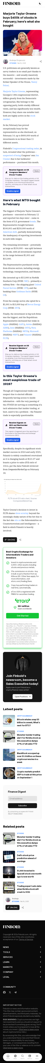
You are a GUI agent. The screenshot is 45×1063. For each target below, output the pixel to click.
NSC (26, 281)
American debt (10, 231)
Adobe (29, 324)
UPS (26, 288)
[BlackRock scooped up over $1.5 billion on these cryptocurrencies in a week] (9, 755)
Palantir (28, 334)
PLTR (5, 338)
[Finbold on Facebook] (4, 992)
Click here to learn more (29, 1029)
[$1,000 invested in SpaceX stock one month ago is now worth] (9, 872)
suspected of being (12, 155)
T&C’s (10, 813)
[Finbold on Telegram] (15, 992)
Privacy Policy (18, 813)
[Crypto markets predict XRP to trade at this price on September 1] (9, 773)
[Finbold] (11, 3)
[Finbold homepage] (22, 926)
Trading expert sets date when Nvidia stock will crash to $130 (29, 889)
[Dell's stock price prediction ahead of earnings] (9, 857)
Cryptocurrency (24, 716)
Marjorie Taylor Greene (14, 91)
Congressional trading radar (25, 148)
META (25, 331)
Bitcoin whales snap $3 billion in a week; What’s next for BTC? (28, 722)
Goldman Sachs (23, 291)
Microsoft (34, 331)
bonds (33, 221)
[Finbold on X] (9, 992)
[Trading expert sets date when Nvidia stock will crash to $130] (9, 888)
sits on (17, 520)
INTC (27, 327)
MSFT (15, 334)
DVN (17, 307)
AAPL (21, 324)
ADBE (5, 327)
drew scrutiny (21, 513)
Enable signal (13, 191)
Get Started (22, 615)
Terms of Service (26, 939)
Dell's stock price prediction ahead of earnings (26, 858)
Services (7, 957)
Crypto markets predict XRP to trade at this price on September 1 (29, 774)
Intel (12, 327)
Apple (6, 324)
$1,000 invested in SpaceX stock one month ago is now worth (29, 873)
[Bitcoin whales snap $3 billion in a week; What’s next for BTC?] (9, 721)
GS (4, 294)
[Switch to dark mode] (40, 3)
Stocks (13, 63)
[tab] (8, 1057)
